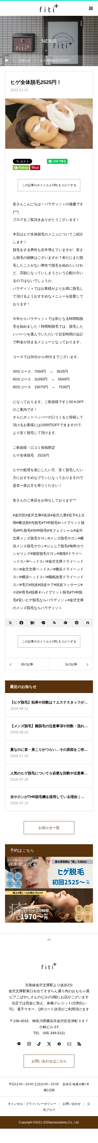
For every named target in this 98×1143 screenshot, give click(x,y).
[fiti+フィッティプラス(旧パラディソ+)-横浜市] (49, 966)
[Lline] (43, 623)
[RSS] (79, 1043)
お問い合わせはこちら (49, 1061)
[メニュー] (90, 8)
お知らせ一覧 (49, 828)
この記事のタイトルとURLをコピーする (49, 185)
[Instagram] (28, 1043)
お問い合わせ (72, 1104)
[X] (49, 1043)
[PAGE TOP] (49, 939)
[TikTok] (38, 1043)
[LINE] (18, 1043)
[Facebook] (59, 1043)
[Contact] (69, 1043)
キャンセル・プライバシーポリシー (32, 1104)
